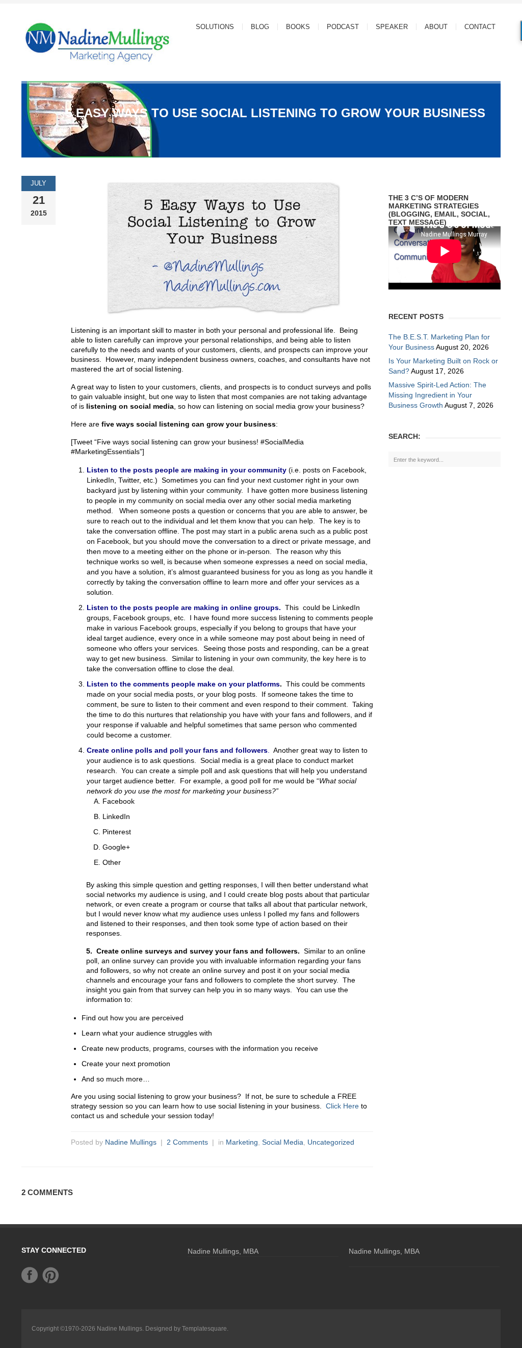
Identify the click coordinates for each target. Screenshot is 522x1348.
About (432, 26)
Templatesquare (204, 1328)
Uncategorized (330, 1142)
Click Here (342, 1106)
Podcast (343, 26)
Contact (479, 26)
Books (298, 26)
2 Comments (187, 1142)
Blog (260, 26)
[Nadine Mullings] (77, 41)
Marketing (242, 1142)
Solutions (211, 26)
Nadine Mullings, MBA (223, 1251)
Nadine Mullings (130, 1142)
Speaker (392, 26)
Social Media (282, 1142)
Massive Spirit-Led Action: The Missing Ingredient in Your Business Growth (437, 395)
